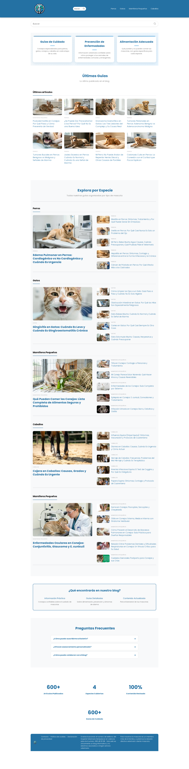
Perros (113, 8)
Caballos (154, 8)
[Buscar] (83, 8)
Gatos (122, 8)
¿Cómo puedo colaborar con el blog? (70, 655)
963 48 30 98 (100, 741)
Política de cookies (58, 737)
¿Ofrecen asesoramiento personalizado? (72, 647)
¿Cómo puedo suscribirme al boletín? (70, 638)
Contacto (45, 737)
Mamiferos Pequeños (138, 8)
